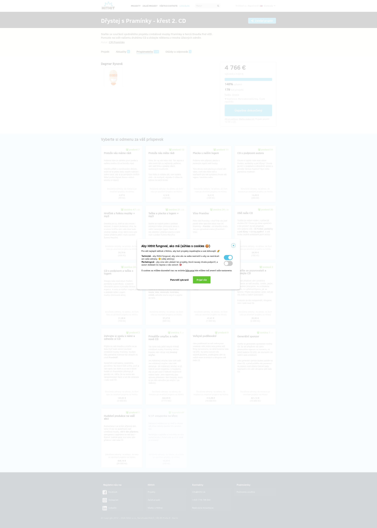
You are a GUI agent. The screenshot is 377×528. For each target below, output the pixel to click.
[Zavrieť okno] (233, 245)
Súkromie (189, 270)
